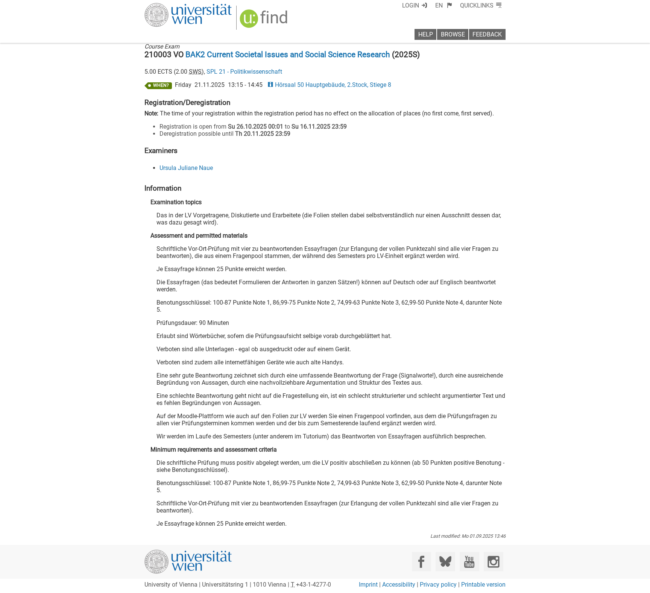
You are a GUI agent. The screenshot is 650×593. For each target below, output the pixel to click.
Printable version (483, 584)
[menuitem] (443, 5)
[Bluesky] (445, 561)
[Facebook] (421, 561)
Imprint (368, 584)
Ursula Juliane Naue (186, 167)
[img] (264, 21)
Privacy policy (438, 584)
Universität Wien (170, 6)
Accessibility (398, 584)
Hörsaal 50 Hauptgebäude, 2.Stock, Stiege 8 (333, 84)
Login (410, 5)
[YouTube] (469, 561)
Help (425, 34)
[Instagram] (493, 561)
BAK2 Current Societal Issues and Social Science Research (287, 54)
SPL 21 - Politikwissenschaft (244, 71)
